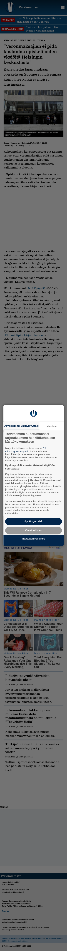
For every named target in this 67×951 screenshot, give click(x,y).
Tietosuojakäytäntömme (33, 539)
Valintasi (51, 426)
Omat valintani (33, 530)
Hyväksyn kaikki (33, 521)
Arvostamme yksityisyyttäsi (21, 425)
